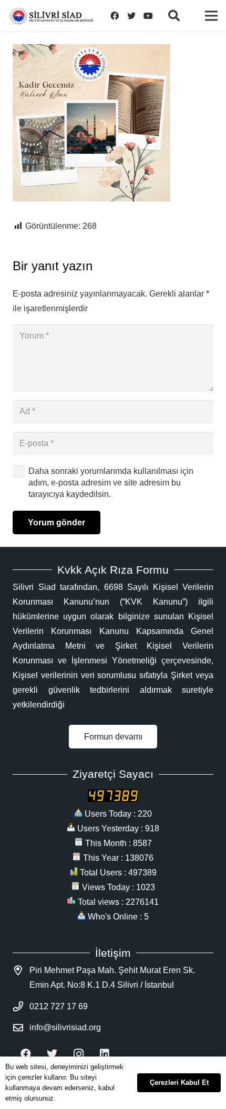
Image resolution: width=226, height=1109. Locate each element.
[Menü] (211, 16)
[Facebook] (114, 15)
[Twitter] (131, 15)
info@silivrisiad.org (65, 1027)
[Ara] (173, 15)
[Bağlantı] (51, 16)
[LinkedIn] (104, 1054)
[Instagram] (78, 1054)
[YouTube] (148, 15)
